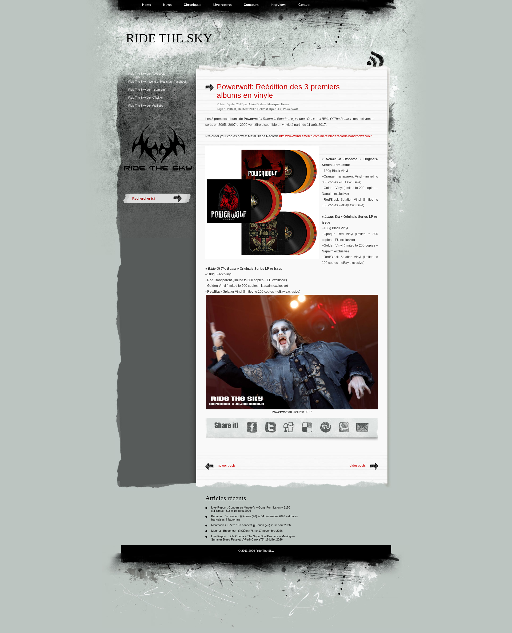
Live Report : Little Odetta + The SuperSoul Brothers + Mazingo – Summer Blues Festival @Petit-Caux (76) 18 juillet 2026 (253, 538)
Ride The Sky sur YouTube (145, 105)
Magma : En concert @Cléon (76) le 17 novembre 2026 (247, 530)
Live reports (222, 5)
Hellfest (231, 109)
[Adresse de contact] (362, 427)
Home (146, 5)
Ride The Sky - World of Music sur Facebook (157, 81)
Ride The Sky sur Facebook (146, 73)
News (167, 5)
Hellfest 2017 (247, 109)
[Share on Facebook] (251, 427)
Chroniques (192, 5)
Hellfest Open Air (269, 109)
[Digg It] (288, 427)
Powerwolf (290, 109)
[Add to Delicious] (306, 427)
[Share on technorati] (343, 427)
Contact (304, 5)
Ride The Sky (169, 38)
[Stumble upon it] (325, 427)
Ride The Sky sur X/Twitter (145, 97)
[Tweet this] (270, 427)
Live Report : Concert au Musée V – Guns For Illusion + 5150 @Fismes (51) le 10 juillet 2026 (250, 509)
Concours (251, 5)
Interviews (278, 5)
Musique (273, 104)
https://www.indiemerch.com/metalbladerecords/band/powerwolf (325, 136)
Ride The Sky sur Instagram (146, 89)
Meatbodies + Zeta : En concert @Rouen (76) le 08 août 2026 (251, 525)
